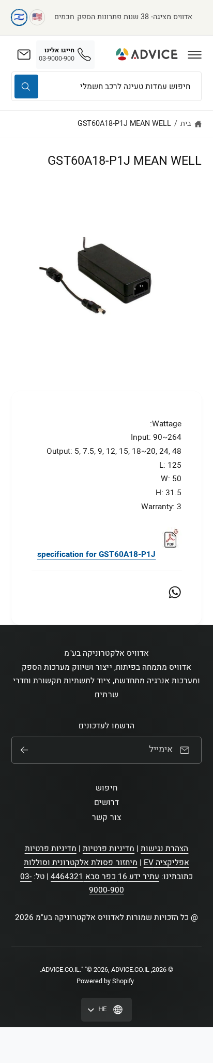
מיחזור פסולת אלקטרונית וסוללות (81, 862)
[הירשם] (24, 750)
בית (185, 123)
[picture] (170, 554)
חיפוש (106, 788)
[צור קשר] (23, 54)
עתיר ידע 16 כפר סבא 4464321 (105, 876)
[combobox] (106, 86)
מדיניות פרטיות (108, 848)
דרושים (106, 802)
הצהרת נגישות (164, 848)
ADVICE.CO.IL (60, 969)
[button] (194, 54)
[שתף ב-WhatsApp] (174, 592)
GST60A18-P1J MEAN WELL (124, 123)
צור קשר (106, 817)
